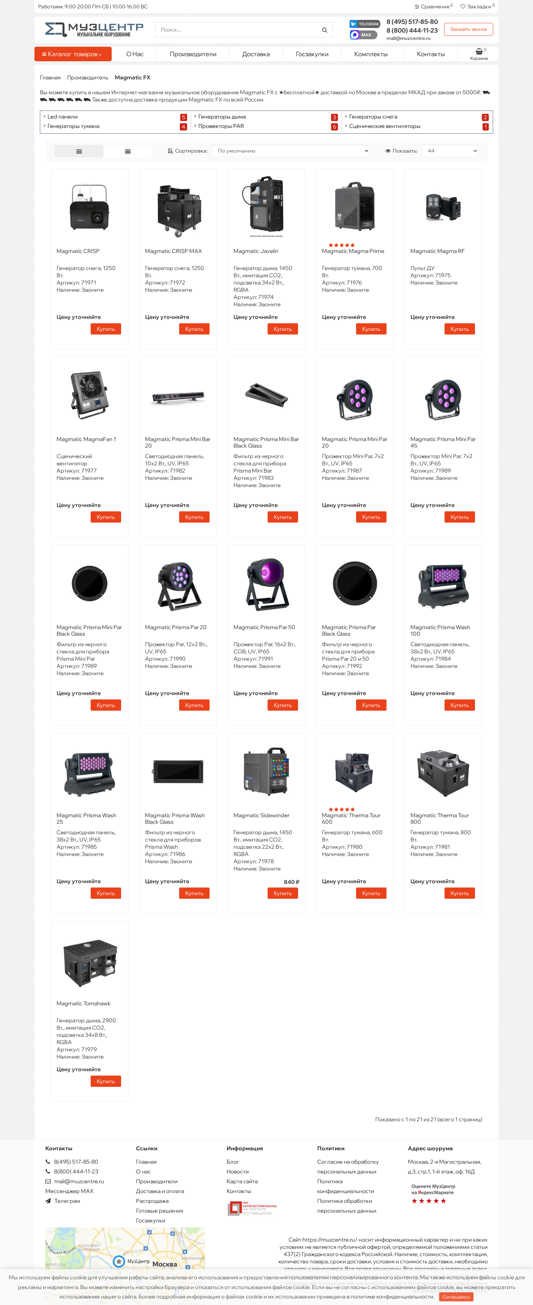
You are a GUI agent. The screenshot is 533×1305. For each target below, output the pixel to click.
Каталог (73, 54)
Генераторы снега (373, 117)
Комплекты (371, 54)
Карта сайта (242, 1181)
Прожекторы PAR (221, 126)
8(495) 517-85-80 (75, 1161)
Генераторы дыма (222, 117)
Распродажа (152, 1200)
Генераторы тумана (73, 126)
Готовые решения (159, 1210)
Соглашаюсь (456, 1297)
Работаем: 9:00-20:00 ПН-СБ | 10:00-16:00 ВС (93, 6)
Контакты (431, 54)
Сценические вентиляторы (385, 126)
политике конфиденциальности (392, 1296)
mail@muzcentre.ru (409, 38)
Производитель (87, 77)
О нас (143, 1171)
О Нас (135, 54)
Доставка (256, 54)
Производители (193, 54)
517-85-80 (412, 21)
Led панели (62, 117)
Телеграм (66, 1200)
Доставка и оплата (160, 1191)
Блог (233, 1161)
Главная (50, 77)
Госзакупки (312, 54)
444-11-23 (412, 30)
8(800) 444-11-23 (75, 1171)
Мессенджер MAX (69, 1191)
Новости (238, 1171)
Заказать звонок (468, 29)
